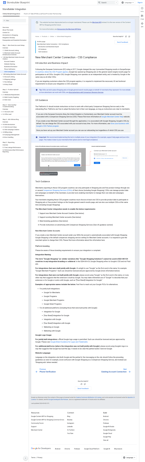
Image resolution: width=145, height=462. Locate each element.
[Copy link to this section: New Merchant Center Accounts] (62, 231)
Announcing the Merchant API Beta (69, 29)
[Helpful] (126, 36)
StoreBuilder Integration (14, 9)
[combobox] (107, 2)
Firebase (106, 423)
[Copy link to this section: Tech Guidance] (52, 181)
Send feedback (122, 42)
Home (37, 36)
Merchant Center (36, 430)
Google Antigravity (109, 430)
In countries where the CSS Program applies (51, 72)
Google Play (107, 437)
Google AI (107, 449)
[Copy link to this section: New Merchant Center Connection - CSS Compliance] (99, 57)
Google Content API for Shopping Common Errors (47, 420)
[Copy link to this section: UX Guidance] (50, 100)
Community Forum (37, 423)
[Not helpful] (129, 36)
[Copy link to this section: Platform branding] (52, 246)
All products (118, 449)
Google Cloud (107, 433)
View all (105, 440)
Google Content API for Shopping (42, 416)
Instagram (70, 423)
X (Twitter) (70, 430)
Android (105, 416)
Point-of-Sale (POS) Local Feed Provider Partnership (42, 14)
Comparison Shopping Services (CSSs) (57, 190)
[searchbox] (14, 20)
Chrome (106, 420)
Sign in (140, 2)
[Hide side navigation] (25, 458)
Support (34, 426)
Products (44, 36)
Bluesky (69, 420)
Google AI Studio (108, 426)
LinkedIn (70, 426)
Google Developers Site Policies (58, 399)
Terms (33, 457)
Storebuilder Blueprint (18, 2)
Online (52, 36)
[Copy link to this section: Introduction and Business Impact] (70, 63)
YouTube (70, 433)
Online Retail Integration (11, 14)
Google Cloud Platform (91, 449)
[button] (14, 58)
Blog (68, 416)
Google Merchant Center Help (112, 117)
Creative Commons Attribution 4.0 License (88, 397)
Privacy (39, 457)
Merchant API (96, 22)
